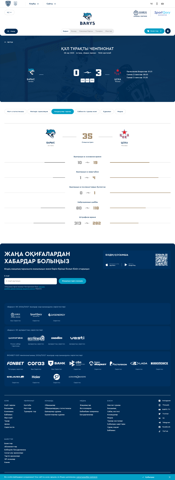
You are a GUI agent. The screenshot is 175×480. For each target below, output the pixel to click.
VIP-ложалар (9, 459)
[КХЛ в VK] (151, 3)
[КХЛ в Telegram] (168, 3)
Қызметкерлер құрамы (55, 415)
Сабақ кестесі (113, 411)
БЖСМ (110, 401)
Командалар (112, 415)
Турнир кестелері (115, 421)
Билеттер (8, 439)
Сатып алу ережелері (13, 453)
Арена (7, 424)
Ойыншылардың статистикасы (58, 408)
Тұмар (7, 421)
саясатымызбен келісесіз (86, 477)
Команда (49, 401)
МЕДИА (83, 401)
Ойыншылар (50, 405)
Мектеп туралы (113, 405)
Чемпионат (29, 401)
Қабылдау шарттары (116, 424)
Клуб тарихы (9, 405)
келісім (32, 289)
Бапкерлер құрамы (53, 411)
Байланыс (8, 415)
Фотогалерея (85, 408)
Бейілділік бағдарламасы (15, 450)
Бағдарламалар (86, 415)
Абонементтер (10, 446)
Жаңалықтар (85, 405)
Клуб (6, 401)
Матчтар (27, 408)
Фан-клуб (8, 418)
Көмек (7, 462)
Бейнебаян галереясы (89, 411)
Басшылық (8, 408)
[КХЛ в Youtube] (162, 3)
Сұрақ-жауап (113, 427)
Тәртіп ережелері (12, 456)
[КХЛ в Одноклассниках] (157, 3)
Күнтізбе (27, 405)
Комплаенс (9, 411)
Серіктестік (9, 427)
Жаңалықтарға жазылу (72, 281)
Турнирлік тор (30, 411)
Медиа (110, 418)
